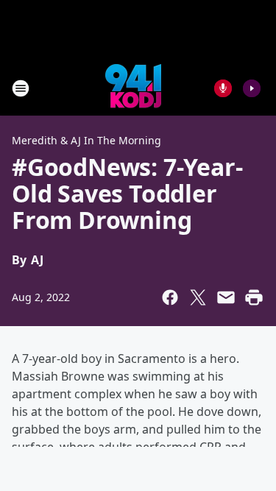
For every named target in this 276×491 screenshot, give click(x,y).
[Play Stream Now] (252, 88)
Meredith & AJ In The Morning (86, 140)
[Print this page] (254, 297)
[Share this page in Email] (226, 297)
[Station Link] (133, 88)
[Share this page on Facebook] (170, 297)
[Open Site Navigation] (20, 88)
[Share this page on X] (198, 297)
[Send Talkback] (223, 88)
